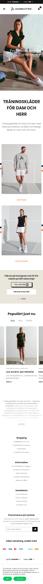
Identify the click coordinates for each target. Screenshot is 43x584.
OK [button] (7, 579)
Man (20, 320)
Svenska (15, 2)
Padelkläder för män (21, 442)
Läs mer (20, 579)
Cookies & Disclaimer (21, 477)
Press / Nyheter (21, 498)
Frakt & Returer (21, 473)
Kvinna (29, 320)
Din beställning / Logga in (21, 466)
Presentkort (21, 449)
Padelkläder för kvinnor (21, 445)
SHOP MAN (21, 200)
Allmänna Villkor (21, 480)
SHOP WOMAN (21, 261)
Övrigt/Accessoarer (21, 452)
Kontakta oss (21, 505)
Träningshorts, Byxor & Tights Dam (17, 368)
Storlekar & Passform (21, 470)
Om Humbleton (21, 494)
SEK (29, 2)
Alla (13, 320)
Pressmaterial (21, 501)
